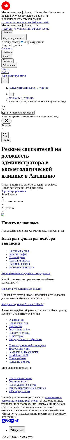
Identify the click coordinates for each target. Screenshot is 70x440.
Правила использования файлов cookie (25, 28)
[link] (7, 60)
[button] (5, 69)
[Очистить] (6, 121)
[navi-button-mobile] (5, 80)
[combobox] (18, 113)
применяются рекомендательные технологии (31, 399)
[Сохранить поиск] (5, 135)
